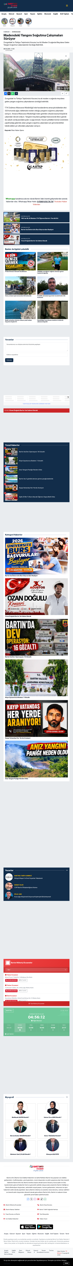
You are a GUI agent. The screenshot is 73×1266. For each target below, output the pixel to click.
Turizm (62, 1234)
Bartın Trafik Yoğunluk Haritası (49, 1209)
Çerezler (7, 1263)
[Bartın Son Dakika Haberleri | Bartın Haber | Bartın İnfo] (11, 6)
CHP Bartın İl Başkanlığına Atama (25, 887)
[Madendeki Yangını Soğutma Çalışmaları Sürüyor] (37, 72)
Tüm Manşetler (44, 1214)
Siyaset (19, 14)
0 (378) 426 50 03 (12, 980)
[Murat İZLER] (9, 886)
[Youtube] (38, 1199)
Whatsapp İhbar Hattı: (35, 202)
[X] (31, 1199)
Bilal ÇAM (18, 894)
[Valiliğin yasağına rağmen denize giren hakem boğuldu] (52, 261)
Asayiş (3, 14)
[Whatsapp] (45, 1199)
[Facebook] (28, 1199)
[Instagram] (34, 1199)
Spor (26, 14)
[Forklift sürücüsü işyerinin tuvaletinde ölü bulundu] (52, 285)
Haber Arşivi (43, 1219)
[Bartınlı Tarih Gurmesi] (9, 877)
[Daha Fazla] (16, 93)
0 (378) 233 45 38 (12, 990)
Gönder (9, 360)
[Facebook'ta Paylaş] (5, 93)
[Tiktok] (41, 1199)
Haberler (7, 32)
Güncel (11, 14)
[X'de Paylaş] (9, 93)
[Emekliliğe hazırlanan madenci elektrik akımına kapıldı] (52, 310)
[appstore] (27, 1227)
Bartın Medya (8, 1254)
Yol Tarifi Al (23, 980)
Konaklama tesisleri (43, 1252)
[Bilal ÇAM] (9, 895)
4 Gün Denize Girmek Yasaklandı (16, 271)
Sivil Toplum (64, 14)
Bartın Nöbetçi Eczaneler (13, 1205)
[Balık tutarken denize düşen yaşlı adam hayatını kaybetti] (20, 310)
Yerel (67, 1234)
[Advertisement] (36, 184)
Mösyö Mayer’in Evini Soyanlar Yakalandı (28, 878)
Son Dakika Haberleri (12, 1219)
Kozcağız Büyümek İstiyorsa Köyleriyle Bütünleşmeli (32, 897)
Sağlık (55, 14)
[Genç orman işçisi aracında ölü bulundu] (20, 285)
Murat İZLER (18, 885)
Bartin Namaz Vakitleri (13, 1209)
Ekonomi (47, 14)
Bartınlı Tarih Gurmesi (23, 875)
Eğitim (39, 14)
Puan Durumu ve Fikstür (13, 1214)
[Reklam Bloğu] (36, 153)
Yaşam (32, 14)
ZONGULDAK (16, 32)
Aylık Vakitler (10, 1034)
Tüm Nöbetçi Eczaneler (37, 1003)
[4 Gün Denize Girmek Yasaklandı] (20, 261)
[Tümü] (67, 870)
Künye (29, 1252)
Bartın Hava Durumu (46, 1205)
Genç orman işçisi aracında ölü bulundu (18, 296)
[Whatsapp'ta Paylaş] (12, 93)
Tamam (66, 1263)
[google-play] (45, 1227)
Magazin (21, 1252)
